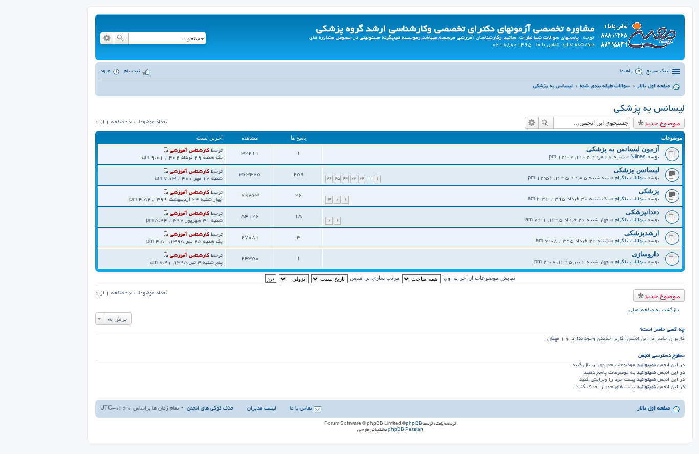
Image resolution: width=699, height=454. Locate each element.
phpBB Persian (405, 430)
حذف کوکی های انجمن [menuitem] (210, 409)
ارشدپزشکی (641, 233)
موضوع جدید (662, 122)
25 (337, 178)
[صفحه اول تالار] (638, 33)
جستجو (121, 38)
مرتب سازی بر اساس (374, 278)
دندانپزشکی (642, 212)
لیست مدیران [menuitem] (261, 409)
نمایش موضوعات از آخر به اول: (478, 278)
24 (345, 178)
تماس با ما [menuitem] (301, 409)
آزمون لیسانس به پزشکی (622, 149)
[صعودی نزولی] (293, 278)
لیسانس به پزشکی (649, 109)
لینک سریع (658, 71)
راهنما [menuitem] (626, 71)
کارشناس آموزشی (189, 151)
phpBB (414, 423)
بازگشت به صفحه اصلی (654, 310)
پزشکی (649, 191)
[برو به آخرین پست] (165, 151)
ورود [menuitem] (105, 71)
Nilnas (638, 158)
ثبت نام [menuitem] (132, 71)
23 (353, 178)
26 (329, 178)
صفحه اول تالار (653, 409)
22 (361, 178)
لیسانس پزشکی (636, 170)
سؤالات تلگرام (630, 178)
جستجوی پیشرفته (107, 38)
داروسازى (645, 254)
